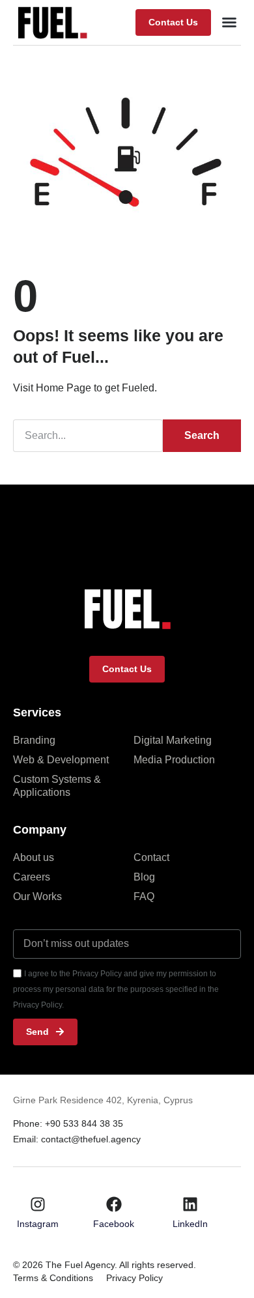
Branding (34, 740)
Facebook (113, 1224)
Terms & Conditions (53, 1278)
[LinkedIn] (190, 1204)
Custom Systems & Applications (57, 786)
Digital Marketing (173, 740)
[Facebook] (114, 1204)
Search (201, 435)
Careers (31, 876)
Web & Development (61, 759)
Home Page (63, 387)
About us (33, 857)
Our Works (37, 896)
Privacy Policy (134, 1278)
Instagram (38, 1224)
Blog (144, 876)
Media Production (174, 759)
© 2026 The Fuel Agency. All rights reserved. (104, 1265)
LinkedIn (190, 1224)
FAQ (144, 896)
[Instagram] (38, 1204)
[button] (173, 22)
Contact (151, 857)
